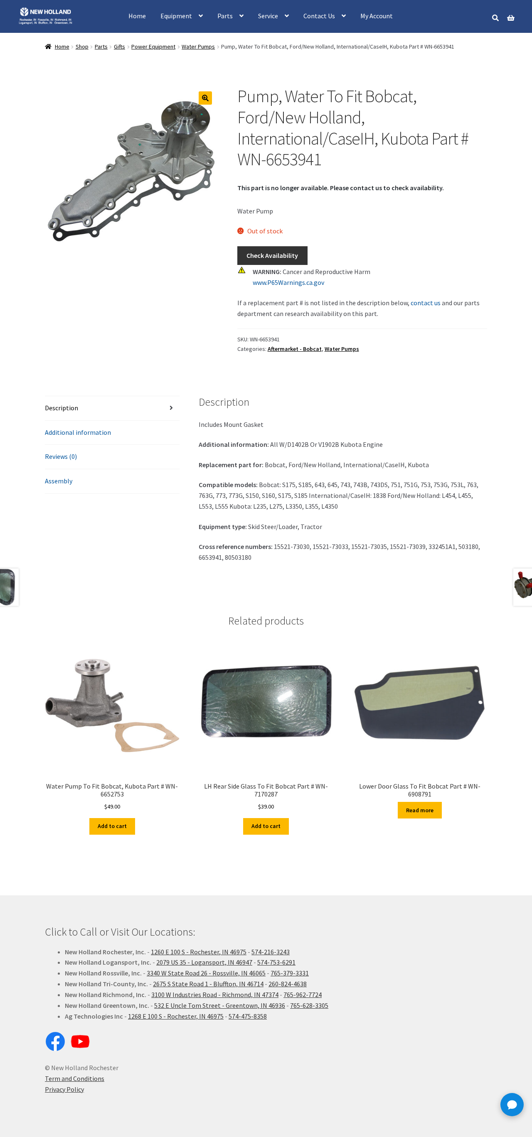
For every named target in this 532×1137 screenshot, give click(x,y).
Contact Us (319, 16)
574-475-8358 (248, 1016)
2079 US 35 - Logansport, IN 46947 (204, 962)
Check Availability (272, 255)
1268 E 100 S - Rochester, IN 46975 (176, 1016)
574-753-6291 (276, 962)
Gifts (119, 46)
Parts (225, 16)
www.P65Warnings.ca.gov (288, 282)
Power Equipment (153, 46)
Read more (419, 810)
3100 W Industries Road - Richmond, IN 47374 (214, 994)
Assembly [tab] (58, 481)
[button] (205, 98)
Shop (82, 46)
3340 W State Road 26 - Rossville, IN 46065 (206, 973)
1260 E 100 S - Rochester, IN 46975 (198, 952)
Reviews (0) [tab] (61, 456)
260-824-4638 (287, 984)
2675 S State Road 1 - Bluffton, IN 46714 (208, 984)
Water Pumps (198, 46)
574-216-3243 (270, 952)
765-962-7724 (302, 994)
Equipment (176, 16)
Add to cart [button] (112, 826)
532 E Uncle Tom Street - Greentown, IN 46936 (219, 1005)
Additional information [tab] (78, 432)
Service (268, 16)
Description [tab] (61, 408)
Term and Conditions (74, 1078)
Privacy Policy (64, 1089)
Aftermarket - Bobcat (295, 349)
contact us (426, 303)
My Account (376, 16)
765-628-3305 (309, 1005)
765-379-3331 (290, 973)
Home (137, 16)
